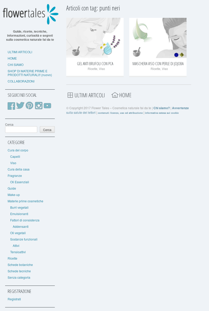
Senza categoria (19, 277)
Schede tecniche (19, 271)
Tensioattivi (18, 252)
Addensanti (21, 226)
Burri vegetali (19, 207)
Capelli (15, 156)
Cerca (9, 124)
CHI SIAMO (15, 64)
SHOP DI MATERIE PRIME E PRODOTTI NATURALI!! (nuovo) (30, 73)
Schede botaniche (20, 264)
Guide (12, 188)
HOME (12, 58)
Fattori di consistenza (25, 220)
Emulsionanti (19, 213)
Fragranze (15, 175)
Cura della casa (19, 169)
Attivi (16, 245)
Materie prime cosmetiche (25, 201)
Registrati (14, 299)
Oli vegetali (18, 233)
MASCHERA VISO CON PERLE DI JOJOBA (158, 63)
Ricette (12, 258)
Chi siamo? (161, 108)
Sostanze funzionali (23, 239)
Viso (13, 163)
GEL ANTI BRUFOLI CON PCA (95, 63)
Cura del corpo (18, 150)
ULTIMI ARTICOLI (20, 52)
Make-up (14, 194)
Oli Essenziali (19, 182)
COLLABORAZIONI (21, 81)
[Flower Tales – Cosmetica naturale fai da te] (30, 23)
